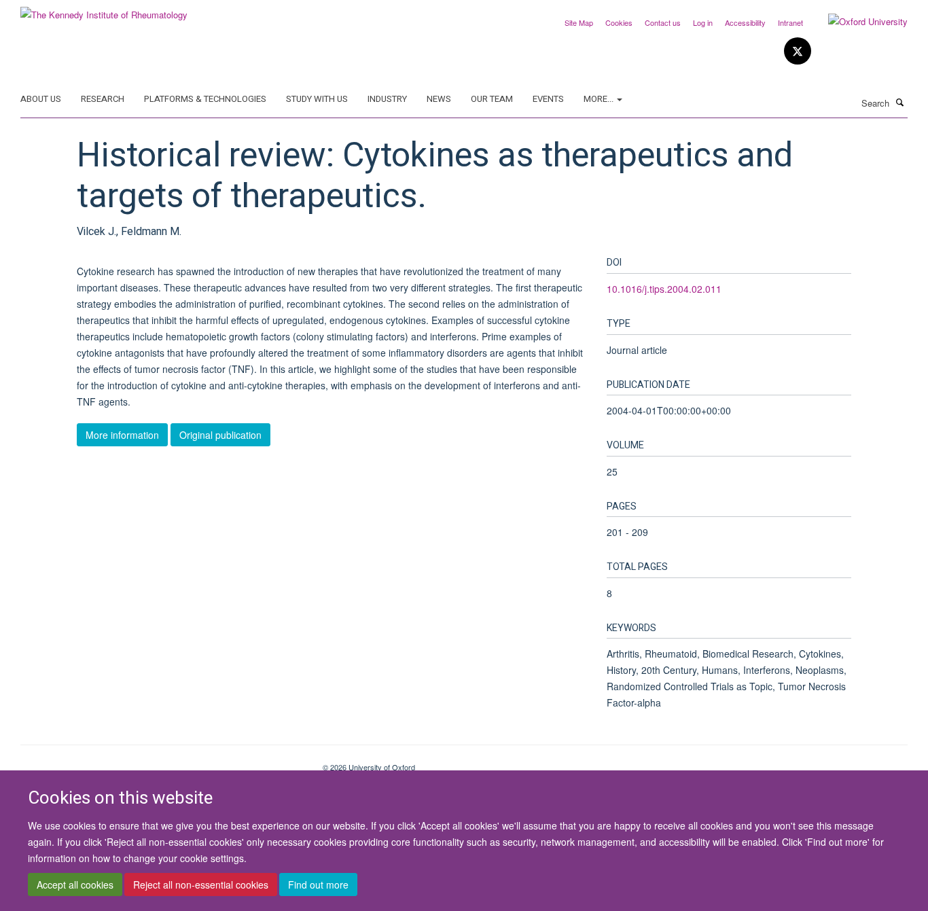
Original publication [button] (220, 435)
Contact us (663, 22)
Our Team (492, 98)
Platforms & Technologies (205, 98)
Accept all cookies (75, 884)
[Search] (900, 101)
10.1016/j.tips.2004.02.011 (664, 289)
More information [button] (122, 435)
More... (599, 98)
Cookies (618, 22)
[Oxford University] (858, 22)
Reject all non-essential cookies (200, 884)
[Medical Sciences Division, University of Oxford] (161, 762)
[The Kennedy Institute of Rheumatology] (104, 9)
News (439, 98)
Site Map (579, 22)
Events (548, 98)
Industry (387, 98)
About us (40, 98)
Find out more (318, 884)
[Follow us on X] (797, 51)
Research (102, 98)
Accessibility (745, 22)
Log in (703, 22)
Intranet (790, 22)
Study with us (317, 98)
